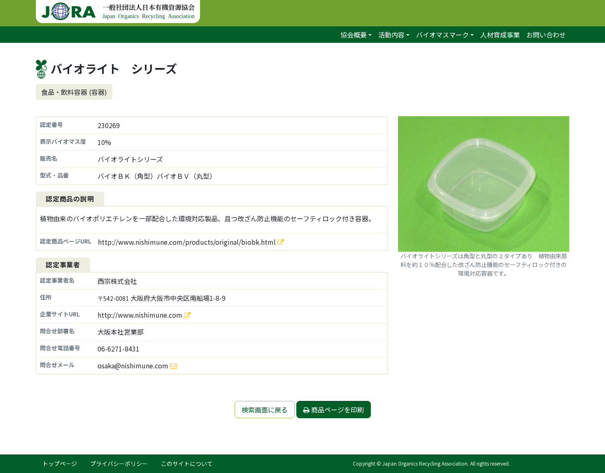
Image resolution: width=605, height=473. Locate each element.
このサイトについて (187, 463)
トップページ (59, 463)
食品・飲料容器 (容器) (74, 92)
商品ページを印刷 (336, 409)
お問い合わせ (546, 35)
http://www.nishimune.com (141, 315)
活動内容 (391, 35)
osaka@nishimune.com (133, 365)
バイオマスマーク (442, 35)
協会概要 (353, 35)
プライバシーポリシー (119, 463)
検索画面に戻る (265, 409)
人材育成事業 (500, 35)
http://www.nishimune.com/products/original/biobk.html (187, 242)
